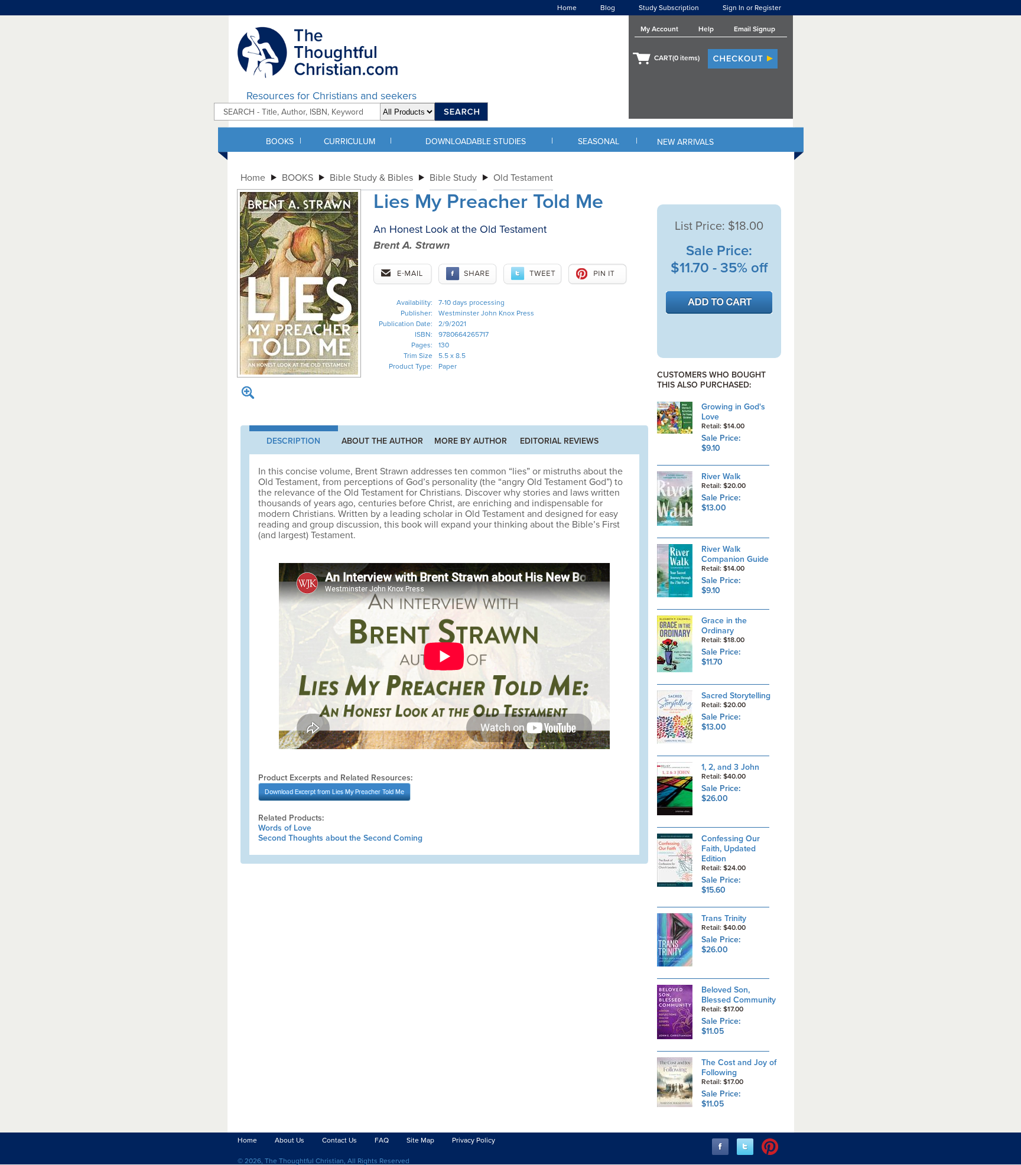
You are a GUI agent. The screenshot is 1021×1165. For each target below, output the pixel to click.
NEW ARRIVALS (685, 142)
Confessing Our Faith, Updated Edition (730, 849)
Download (334, 792)
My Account (659, 29)
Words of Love (284, 828)
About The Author (382, 441)
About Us (289, 1140)
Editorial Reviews (559, 441)
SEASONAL (598, 141)
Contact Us (339, 1140)
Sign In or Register (752, 8)
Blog (607, 8)
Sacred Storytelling (735, 696)
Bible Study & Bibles (371, 178)
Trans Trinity (723, 918)
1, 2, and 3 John (730, 767)
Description (293, 441)
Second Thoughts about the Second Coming (340, 838)
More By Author (470, 441)
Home (567, 8)
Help (706, 29)
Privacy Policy (473, 1140)
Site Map (420, 1140)
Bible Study (453, 178)
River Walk (720, 476)
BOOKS (280, 141)
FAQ (382, 1140)
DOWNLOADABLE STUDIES (475, 141)
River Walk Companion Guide (735, 554)
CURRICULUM (349, 141)
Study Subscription (669, 8)
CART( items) (677, 58)
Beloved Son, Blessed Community (738, 995)
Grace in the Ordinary (724, 626)
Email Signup (754, 29)
